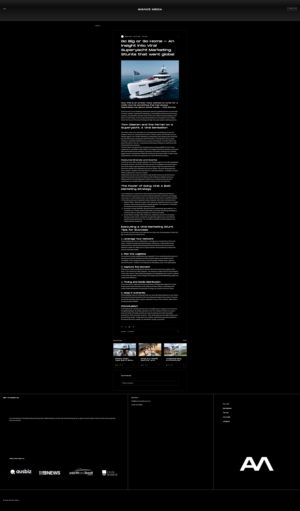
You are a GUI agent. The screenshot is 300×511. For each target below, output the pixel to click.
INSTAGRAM (227, 408)
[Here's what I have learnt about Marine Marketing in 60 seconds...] (124, 349)
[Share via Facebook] (122, 327)
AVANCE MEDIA (150, 9)
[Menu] (4, 9)
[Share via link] (133, 327)
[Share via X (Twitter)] (125, 327)
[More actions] (178, 36)
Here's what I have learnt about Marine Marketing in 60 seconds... (124, 359)
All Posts (97, 25)
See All (185, 340)
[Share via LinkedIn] (129, 327)
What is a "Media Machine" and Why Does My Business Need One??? (149, 359)
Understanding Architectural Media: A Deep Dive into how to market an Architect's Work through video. (175, 359)
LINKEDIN (226, 421)
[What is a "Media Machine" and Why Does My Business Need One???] (150, 349)
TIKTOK (226, 412)
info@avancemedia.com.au (140, 401)
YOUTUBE (226, 417)
